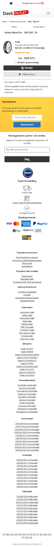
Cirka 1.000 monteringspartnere (27, 203)
